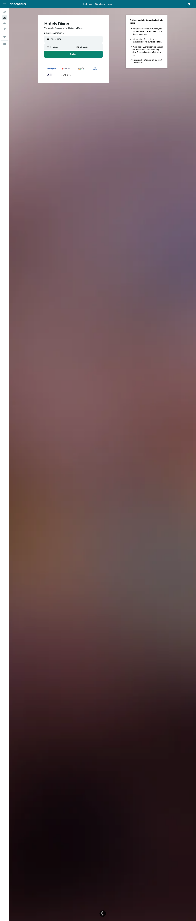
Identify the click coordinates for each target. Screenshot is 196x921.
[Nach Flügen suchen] (4, 12)
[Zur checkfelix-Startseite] (18, 4)
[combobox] (54, 33)
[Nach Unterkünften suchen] (4, 18)
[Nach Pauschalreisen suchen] (4, 29)
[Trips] (4, 36)
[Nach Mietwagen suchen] (4, 23)
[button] (4, 4)
